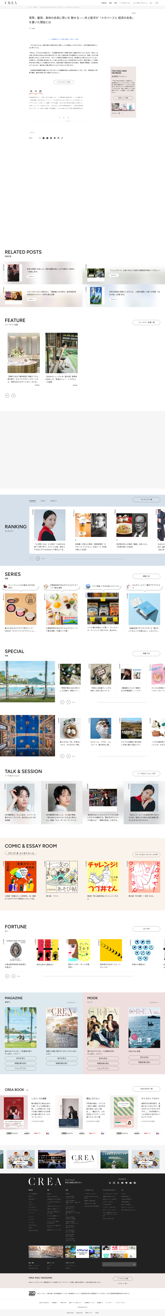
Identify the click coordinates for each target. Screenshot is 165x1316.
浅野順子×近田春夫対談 (89, 1200)
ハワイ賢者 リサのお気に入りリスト (54, 1202)
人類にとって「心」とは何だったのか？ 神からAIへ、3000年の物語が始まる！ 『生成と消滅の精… (56, 105)
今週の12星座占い (125, 1202)
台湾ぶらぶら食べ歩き (52, 1196)
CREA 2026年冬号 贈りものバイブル (70, 1207)
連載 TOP (146, 576)
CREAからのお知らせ (34, 1230)
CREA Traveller (70, 1312)
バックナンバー (71, 1002)
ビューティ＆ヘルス (33, 1210)
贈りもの (31, 1196)
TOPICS (30, 1227)
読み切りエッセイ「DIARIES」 (110, 1199)
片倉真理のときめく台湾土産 (54, 1199)
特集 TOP (146, 653)
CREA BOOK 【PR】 (33, 1268)
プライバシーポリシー (121, 1302)
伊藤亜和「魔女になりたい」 (109, 1196)
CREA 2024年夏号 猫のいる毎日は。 (70, 1235)
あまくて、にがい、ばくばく (109, 1210)
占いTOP (146, 929)
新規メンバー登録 (123, 98)
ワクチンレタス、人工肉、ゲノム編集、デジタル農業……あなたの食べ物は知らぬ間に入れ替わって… (56, 103)
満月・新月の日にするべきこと (128, 1210)
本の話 (33, 28)
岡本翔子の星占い (125, 1196)
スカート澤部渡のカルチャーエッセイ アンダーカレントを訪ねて (110, 1214)
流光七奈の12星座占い (126, 1199)
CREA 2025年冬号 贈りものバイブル (70, 1226)
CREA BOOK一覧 (146, 1089)
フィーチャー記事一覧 (146, 322)
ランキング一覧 (146, 499)
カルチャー (32, 132)
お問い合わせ (63, 1302)
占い (151, 3)
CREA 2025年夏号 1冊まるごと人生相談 (70, 1218)
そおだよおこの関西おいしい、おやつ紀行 (54, 1212)
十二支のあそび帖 (107, 1204)
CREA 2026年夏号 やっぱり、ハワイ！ (70, 1197)
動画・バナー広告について (75, 1302)
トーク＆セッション (124, 3)
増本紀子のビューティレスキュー (54, 1230)
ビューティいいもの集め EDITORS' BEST (52, 1222)
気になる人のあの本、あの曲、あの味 (91, 1197)
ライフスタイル (32, 1207)
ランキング (31, 1217)
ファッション (32, 1212)
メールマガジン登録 (122, 1278)
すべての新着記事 (33, 1193)
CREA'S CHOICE (32, 1225)
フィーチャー (32, 1222)
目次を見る (20, 1058)
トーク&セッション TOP (146, 773)
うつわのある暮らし (51, 1218)
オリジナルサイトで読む (63, 82)
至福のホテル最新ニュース (53, 1209)
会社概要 (54, 1302)
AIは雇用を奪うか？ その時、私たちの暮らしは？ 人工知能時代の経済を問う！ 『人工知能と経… (56, 97)
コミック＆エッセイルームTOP (146, 854)
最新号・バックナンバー (34, 1265)
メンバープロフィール (71, 1265)
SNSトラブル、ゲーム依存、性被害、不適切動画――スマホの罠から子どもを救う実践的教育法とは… (56, 108)
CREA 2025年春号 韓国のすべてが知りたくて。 (72, 1222)
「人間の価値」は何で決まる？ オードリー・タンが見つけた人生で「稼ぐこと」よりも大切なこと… (56, 100)
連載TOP (49, 1193)
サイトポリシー (109, 1302)
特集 (115, 3)
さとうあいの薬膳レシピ (53, 1216)
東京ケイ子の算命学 (126, 1204)
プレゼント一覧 (116, 113)
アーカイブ (31, 1219)
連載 (110, 3)
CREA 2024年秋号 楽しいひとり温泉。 (70, 1231)
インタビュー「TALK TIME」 (109, 1207)
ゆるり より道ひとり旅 (108, 1218)
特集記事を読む (21, 1063)
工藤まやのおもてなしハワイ (54, 1206)
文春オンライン (89, 1312)
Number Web (79, 1312)
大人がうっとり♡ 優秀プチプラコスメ (54, 1226)
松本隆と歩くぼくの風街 (90, 1203)
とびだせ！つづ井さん (108, 1202)
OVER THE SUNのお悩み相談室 (91, 1206)
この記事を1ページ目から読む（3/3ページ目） (64, 39)
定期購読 (99, 1302)
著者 (48, 1268)
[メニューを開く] (157, 3)
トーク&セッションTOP (89, 1193)
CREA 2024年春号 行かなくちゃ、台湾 (70, 1239)
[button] (7, 395)
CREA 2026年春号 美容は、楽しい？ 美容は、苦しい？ (73, 1202)
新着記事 (104, 3)
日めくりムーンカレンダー (127, 1207)
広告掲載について (88, 1302)
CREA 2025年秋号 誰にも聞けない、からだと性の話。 (73, 1213)
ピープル (49, 1265)
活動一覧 (68, 1268)
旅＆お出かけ (32, 1199)
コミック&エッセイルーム (140, 3)
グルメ (30, 1202)
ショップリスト (21, 1068)
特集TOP (68, 1193)
